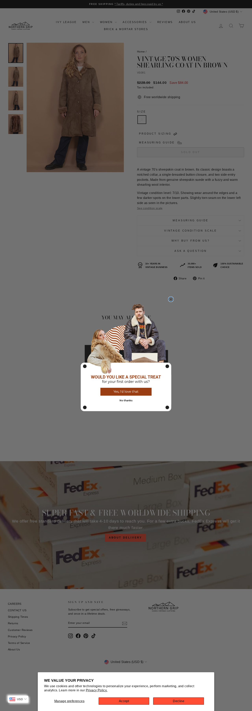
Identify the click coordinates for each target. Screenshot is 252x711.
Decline (178, 701)
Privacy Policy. (96, 690)
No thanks (126, 400)
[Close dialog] (171, 299)
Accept (124, 701)
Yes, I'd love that (126, 391)
